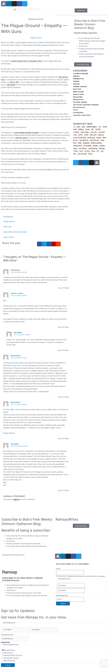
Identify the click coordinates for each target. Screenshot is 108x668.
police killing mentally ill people (26, 133)
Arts (100, 126)
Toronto (76, 151)
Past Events (77, 89)
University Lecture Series (82, 115)
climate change (85, 132)
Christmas (76, 132)
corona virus (93, 132)
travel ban (87, 151)
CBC (92, 129)
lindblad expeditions (96, 143)
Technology (102, 148)
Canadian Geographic (80, 73)
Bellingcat (81, 129)
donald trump (91, 137)
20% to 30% (14, 82)
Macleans (76, 84)
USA (98, 151)
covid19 (86, 135)
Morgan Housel (78, 145)
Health (79, 143)
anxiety (78, 126)
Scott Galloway (83, 148)
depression (101, 135)
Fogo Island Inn (84, 140)
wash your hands (82, 153)
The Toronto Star (79, 107)
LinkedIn (76, 81)
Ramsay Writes (78, 94)
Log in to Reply (63, 288)
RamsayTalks (77, 97)
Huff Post (76, 76)
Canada (87, 129)
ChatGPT (98, 129)
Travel (75, 110)
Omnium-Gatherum (80, 86)
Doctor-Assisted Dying (80, 137)
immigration (86, 143)
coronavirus (101, 132)
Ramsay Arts (8, 653)
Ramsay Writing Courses (13, 655)
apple (83, 126)
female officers (9, 221)
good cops (7, 227)
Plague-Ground (36, 38)
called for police (21, 138)
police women (9, 237)
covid (75, 135)
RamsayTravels (9, 661)
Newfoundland (87, 145)
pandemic (102, 145)
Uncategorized (78, 112)
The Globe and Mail (80, 102)
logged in (16, 499)
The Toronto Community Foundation (86, 105)
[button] (81, 15)
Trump (93, 151)
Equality (98, 137)
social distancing (92, 148)
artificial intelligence (91, 126)
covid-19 (80, 135)
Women (90, 153)
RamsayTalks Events (11, 658)
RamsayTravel (78, 99)
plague (75, 148)
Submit (63, 604)
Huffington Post (78, 78)
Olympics (95, 145)
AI (74, 126)
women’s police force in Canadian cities (26, 61)
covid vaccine (93, 135)
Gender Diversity (94, 140)
